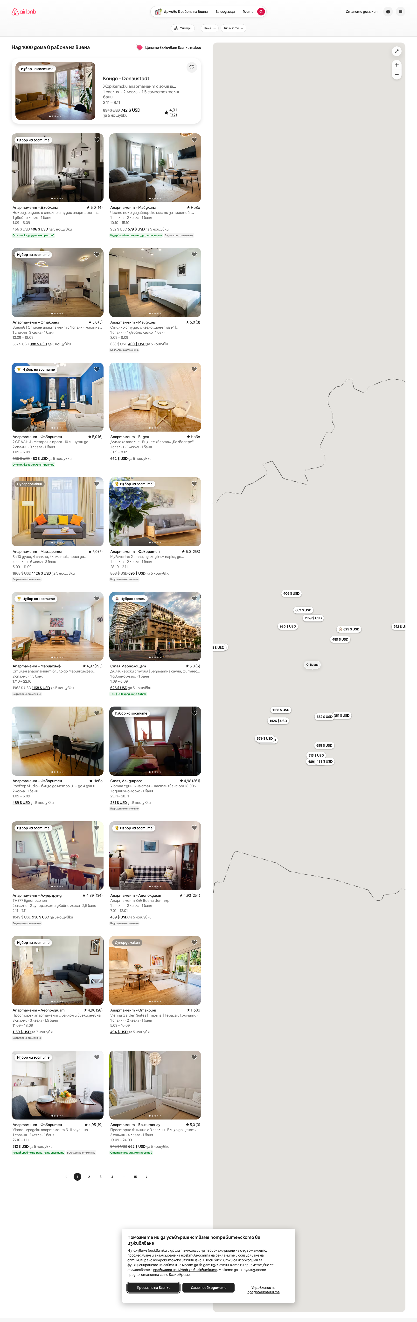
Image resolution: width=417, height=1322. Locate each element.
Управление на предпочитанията (264, 1290)
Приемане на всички (153, 1288)
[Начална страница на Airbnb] (24, 11)
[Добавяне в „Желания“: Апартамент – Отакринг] (97, 254)
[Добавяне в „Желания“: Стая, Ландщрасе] (194, 713)
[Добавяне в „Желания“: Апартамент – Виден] (194, 369)
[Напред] (146, 1177)
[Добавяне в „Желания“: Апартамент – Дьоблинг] (97, 140)
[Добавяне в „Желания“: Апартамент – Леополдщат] (194, 827)
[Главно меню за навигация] (400, 11)
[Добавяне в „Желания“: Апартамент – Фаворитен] (97, 369)
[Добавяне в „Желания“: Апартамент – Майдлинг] (194, 140)
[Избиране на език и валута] (388, 11)
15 (135, 1177)
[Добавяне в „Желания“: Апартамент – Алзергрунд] (97, 827)
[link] (66, 1177)
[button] (130, 110)
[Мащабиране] (397, 65)
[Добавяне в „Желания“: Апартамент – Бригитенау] (194, 1057)
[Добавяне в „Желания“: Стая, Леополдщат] (194, 598)
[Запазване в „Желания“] (192, 67)
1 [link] (77, 1177)
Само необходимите (208, 1288)
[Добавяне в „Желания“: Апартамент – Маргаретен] (97, 483)
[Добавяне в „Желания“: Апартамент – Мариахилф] (97, 598)
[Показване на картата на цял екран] (397, 51)
